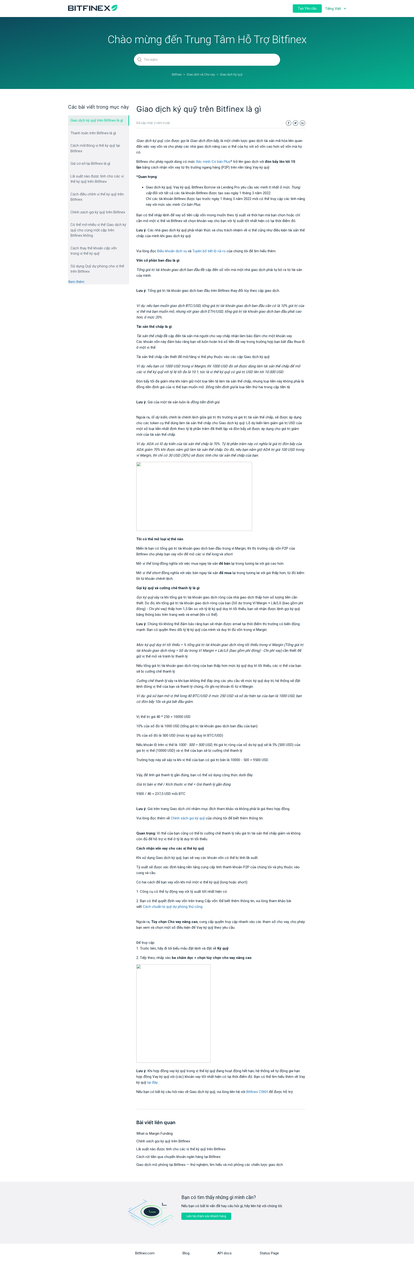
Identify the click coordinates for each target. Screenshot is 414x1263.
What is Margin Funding (154, 1133)
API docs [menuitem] (224, 1253)
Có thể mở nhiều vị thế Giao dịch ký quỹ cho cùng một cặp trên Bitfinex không (98, 230)
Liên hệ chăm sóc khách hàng (206, 1216)
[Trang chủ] (92, 9)
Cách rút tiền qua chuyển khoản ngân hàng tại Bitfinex (178, 1157)
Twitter (296, 123)
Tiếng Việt (333, 8)
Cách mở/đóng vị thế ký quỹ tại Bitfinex (95, 148)
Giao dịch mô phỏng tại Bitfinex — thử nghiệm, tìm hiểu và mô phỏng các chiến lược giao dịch (209, 1165)
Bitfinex (177, 74)
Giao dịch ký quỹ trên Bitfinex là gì (96, 120)
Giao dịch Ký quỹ (231, 74)
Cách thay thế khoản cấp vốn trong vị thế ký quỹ (93, 251)
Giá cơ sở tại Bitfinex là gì (90, 163)
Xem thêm (76, 282)
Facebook (289, 123)
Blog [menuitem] (186, 1253)
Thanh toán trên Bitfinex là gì (93, 133)
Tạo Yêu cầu (307, 8)
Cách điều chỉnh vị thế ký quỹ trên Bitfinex (97, 197)
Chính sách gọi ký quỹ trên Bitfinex (97, 212)
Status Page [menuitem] (269, 1253)
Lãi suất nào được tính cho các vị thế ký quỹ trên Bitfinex (97, 179)
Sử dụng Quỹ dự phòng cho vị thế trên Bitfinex (97, 269)
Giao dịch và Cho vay (201, 74)
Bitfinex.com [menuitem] (145, 1253)
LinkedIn (302, 123)
